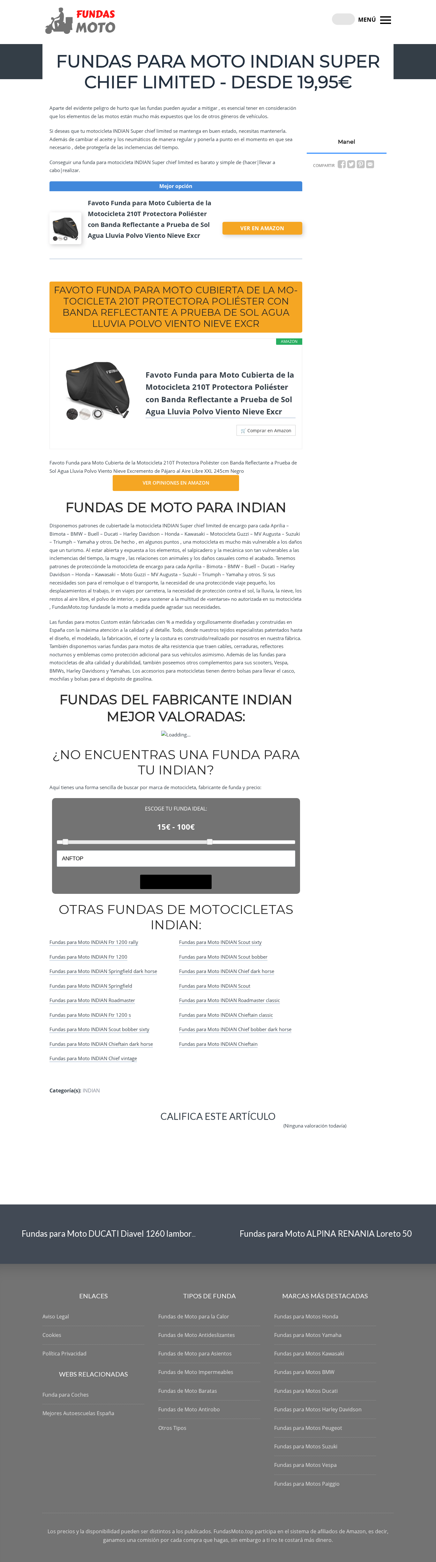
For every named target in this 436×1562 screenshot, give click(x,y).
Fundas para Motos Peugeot (308, 1427)
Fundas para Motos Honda (306, 1316)
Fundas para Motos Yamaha (308, 1335)
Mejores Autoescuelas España (78, 1413)
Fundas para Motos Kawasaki (309, 1353)
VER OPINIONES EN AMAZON (176, 482)
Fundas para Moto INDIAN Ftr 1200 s (90, 1015)
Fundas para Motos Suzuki (305, 1446)
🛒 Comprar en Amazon (266, 430)
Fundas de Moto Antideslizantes (196, 1335)
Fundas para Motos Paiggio (307, 1483)
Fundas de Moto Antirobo (189, 1409)
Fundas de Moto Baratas (187, 1390)
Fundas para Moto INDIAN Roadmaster (92, 1000)
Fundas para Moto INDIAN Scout (214, 986)
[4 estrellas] (223, 1131)
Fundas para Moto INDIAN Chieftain (218, 1044)
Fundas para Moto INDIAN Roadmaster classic (229, 1000)
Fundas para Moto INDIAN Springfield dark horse (103, 971)
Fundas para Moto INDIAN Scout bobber (223, 957)
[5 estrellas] (262, 1131)
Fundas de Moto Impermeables (195, 1372)
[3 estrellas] (184, 1131)
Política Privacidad (64, 1353)
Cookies (51, 1335)
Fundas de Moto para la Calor (193, 1316)
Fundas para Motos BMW (304, 1372)
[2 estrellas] (146, 1131)
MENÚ (368, 19)
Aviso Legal (55, 1316)
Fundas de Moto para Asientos (195, 1353)
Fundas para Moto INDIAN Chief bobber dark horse (235, 1029)
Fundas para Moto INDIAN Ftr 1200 (88, 957)
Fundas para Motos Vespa (305, 1464)
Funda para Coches (65, 1394)
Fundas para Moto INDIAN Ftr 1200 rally (93, 942)
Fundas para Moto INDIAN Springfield (90, 986)
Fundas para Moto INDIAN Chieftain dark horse (101, 1044)
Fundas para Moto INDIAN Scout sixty (220, 942)
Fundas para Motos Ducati (306, 1390)
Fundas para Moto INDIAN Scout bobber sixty (99, 1029)
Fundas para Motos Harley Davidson (318, 1409)
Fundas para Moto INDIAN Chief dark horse (226, 971)
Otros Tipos (172, 1427)
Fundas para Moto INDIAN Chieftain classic (226, 1015)
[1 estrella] (108, 1131)
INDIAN (91, 1090)
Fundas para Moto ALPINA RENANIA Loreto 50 (326, 1233)
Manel (346, 142)
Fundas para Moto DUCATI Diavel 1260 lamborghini (116, 1233)
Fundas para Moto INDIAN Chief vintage (93, 1058)
